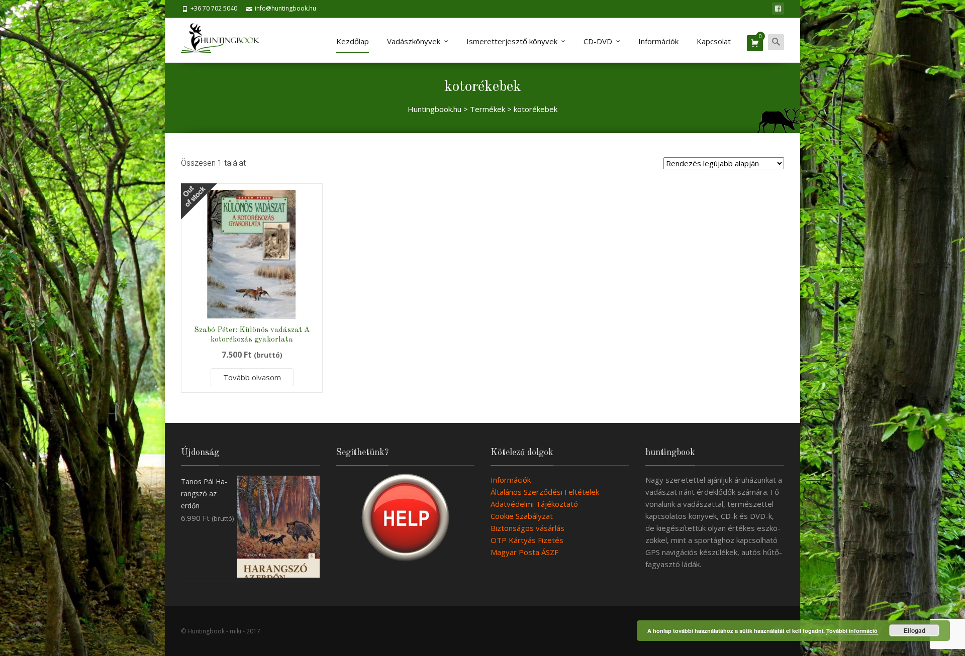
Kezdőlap (352, 41)
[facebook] (778, 9)
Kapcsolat (714, 41)
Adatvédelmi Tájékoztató (534, 504)
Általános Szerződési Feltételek (545, 492)
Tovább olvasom (252, 377)
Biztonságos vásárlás (527, 528)
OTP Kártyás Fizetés (527, 540)
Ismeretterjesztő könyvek (511, 41)
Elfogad (914, 630)
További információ (852, 630)
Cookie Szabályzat (522, 516)
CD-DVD (598, 41)
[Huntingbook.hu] (225, 40)
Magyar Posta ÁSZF (524, 552)
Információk (658, 41)
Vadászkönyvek (413, 41)
